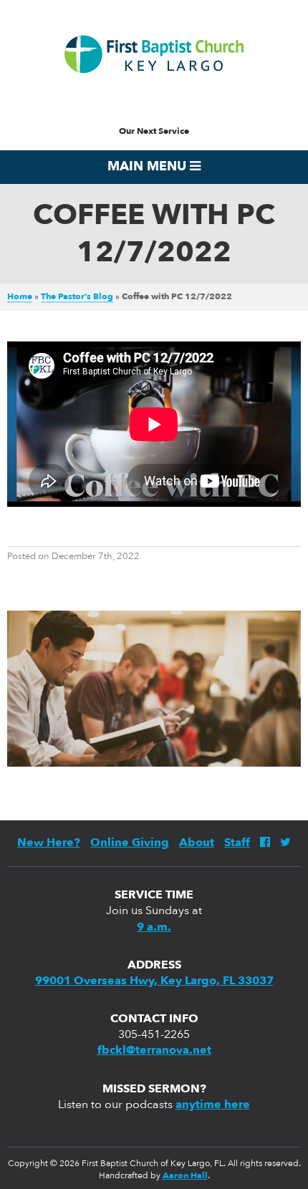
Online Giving (129, 843)
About (196, 843)
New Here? (48, 843)
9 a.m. (154, 927)
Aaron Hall (185, 1176)
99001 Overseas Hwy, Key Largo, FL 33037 (154, 981)
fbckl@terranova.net (154, 1051)
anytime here (212, 1105)
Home (19, 297)
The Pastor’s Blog (77, 297)
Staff (237, 843)
